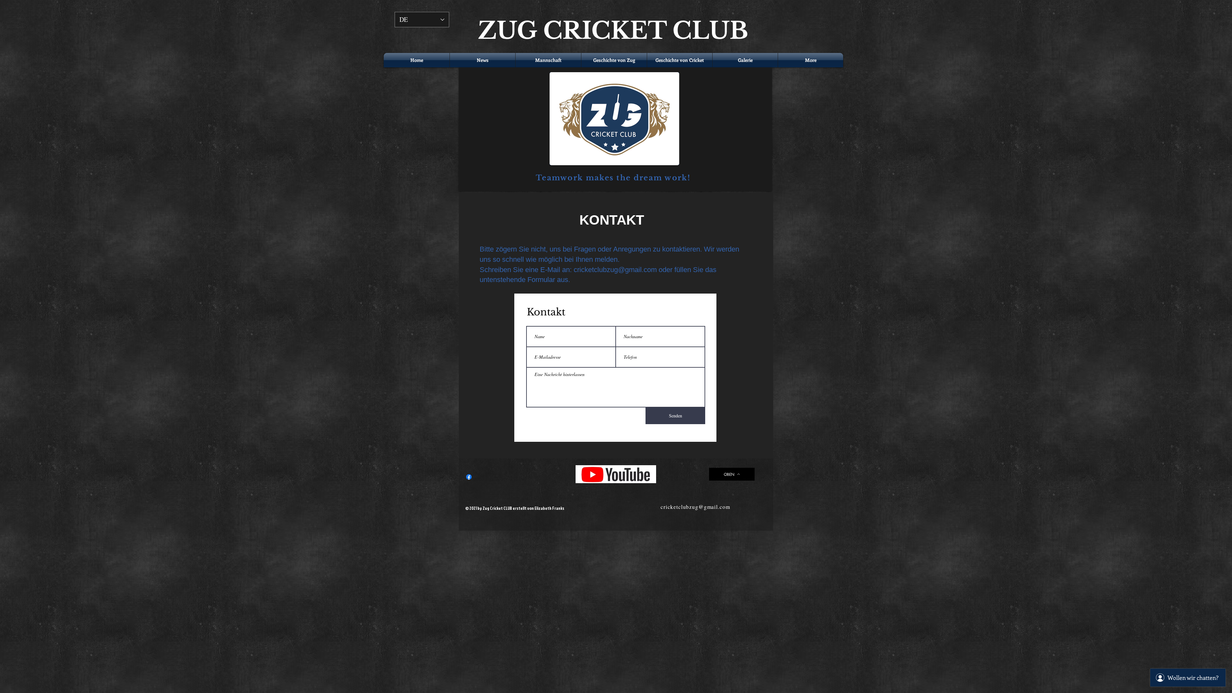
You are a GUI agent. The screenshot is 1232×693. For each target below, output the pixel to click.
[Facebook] (469, 477)
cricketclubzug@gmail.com (615, 270)
